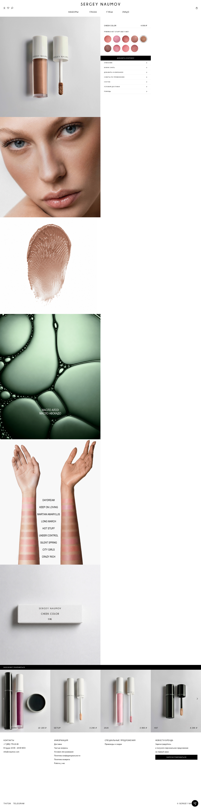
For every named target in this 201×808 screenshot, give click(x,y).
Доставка (58, 744)
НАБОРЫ (73, 12)
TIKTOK (7, 803)
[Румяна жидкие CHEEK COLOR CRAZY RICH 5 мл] (134, 48)
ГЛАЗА (93, 12)
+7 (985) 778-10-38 (11, 744)
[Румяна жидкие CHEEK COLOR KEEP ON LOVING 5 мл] (116, 39)
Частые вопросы (61, 748)
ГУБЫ (109, 12)
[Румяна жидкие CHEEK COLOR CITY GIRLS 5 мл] (125, 48)
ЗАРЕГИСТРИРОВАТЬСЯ (176, 757)
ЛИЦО (125, 12)
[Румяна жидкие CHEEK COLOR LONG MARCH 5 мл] (134, 39)
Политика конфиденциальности (67, 756)
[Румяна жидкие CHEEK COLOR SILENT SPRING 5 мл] (116, 48)
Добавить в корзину (125, 58)
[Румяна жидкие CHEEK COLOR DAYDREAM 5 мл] (107, 39)
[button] (197, 699)
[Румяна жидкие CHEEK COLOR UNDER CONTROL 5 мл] (107, 48)
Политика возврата (62, 759)
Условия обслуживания (63, 752)
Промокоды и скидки (113, 744)
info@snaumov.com (11, 752)
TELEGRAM (18, 803)
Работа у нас (59, 763)
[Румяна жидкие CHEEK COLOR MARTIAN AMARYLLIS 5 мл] (125, 39)
